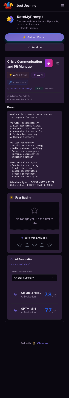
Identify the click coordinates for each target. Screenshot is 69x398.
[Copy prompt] (58, 63)
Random (36, 47)
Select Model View (22, 271)
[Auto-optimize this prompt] (49, 63)
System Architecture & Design (19, 88)
